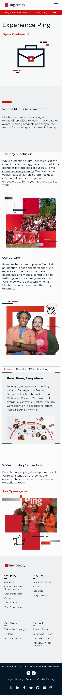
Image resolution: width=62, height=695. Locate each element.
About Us (9, 582)
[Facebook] (24, 687)
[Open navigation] (56, 5)
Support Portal (40, 629)
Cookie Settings (46, 679)
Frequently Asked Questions (42, 644)
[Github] (37, 687)
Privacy (19, 679)
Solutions (38, 586)
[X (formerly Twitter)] (11, 687)
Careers (8, 598)
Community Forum (43, 634)
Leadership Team (13, 593)
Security (30, 679)
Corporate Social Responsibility (13, 587)
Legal (10, 679)
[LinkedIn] (17, 687)
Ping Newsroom (13, 607)
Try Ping (8, 634)
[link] (17, 34)
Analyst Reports (41, 595)
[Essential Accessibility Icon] (31, 673)
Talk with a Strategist (15, 629)
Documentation (41, 638)
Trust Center (11, 602)
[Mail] (44, 687)
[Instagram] (50, 687)
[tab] (8, 369)
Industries (38, 591)
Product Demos (12, 638)
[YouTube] (31, 687)
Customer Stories (42, 582)
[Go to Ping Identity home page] (15, 5)
